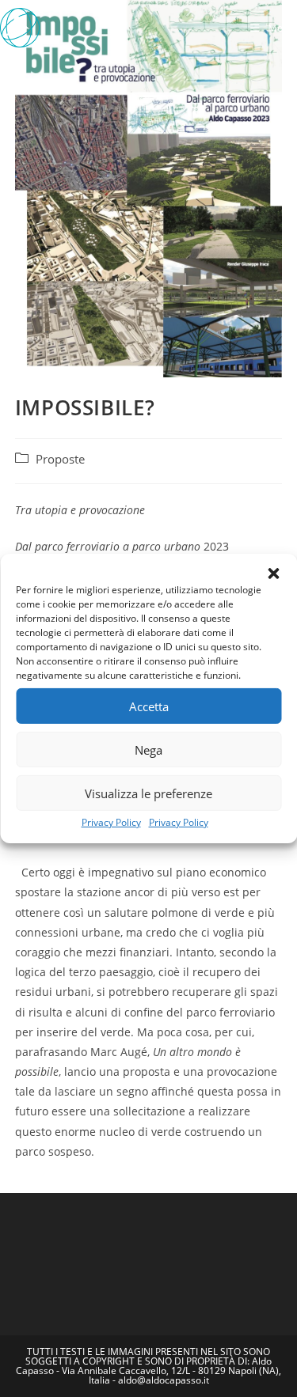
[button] (273, 573)
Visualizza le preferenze (148, 793)
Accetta (149, 706)
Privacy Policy (111, 822)
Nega (148, 749)
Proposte (60, 459)
